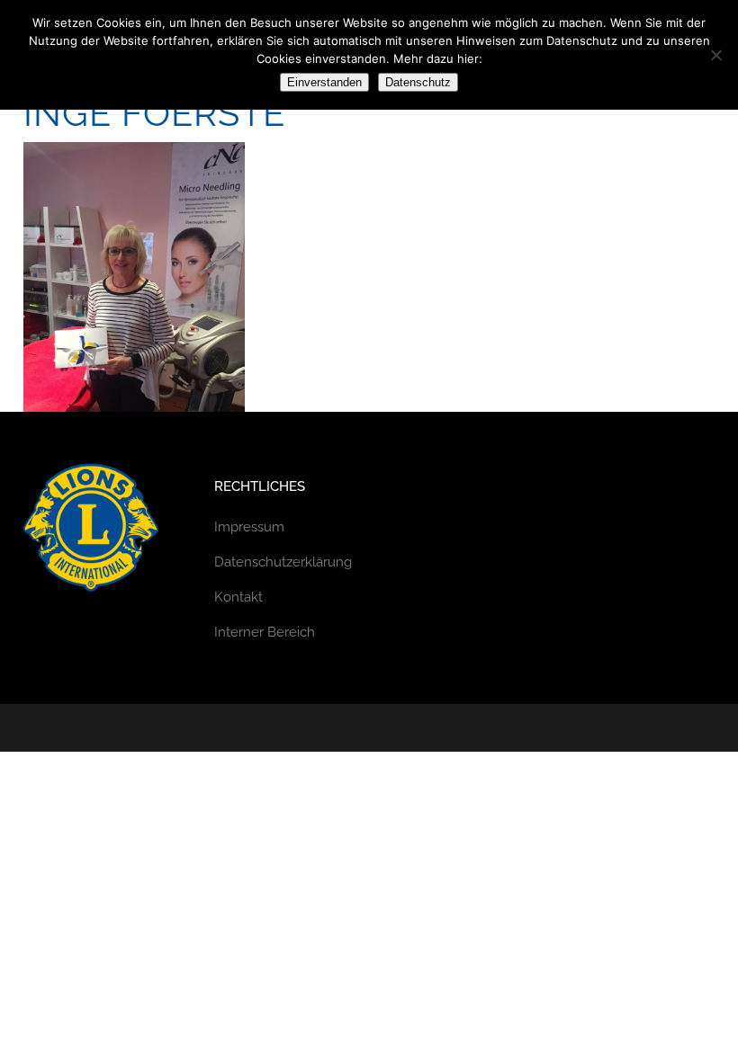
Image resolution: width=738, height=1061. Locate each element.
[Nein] (715, 55)
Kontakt (238, 597)
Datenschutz (418, 82)
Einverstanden (324, 82)
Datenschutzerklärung (283, 562)
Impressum (249, 527)
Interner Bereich (264, 632)
